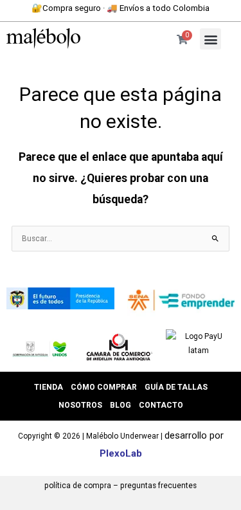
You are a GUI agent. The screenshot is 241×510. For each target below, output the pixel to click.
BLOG (120, 405)
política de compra (77, 485)
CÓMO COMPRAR (104, 387)
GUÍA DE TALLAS (176, 387)
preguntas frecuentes (158, 485)
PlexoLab (121, 453)
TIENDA (48, 387)
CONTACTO (161, 405)
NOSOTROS (80, 405)
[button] (210, 39)
